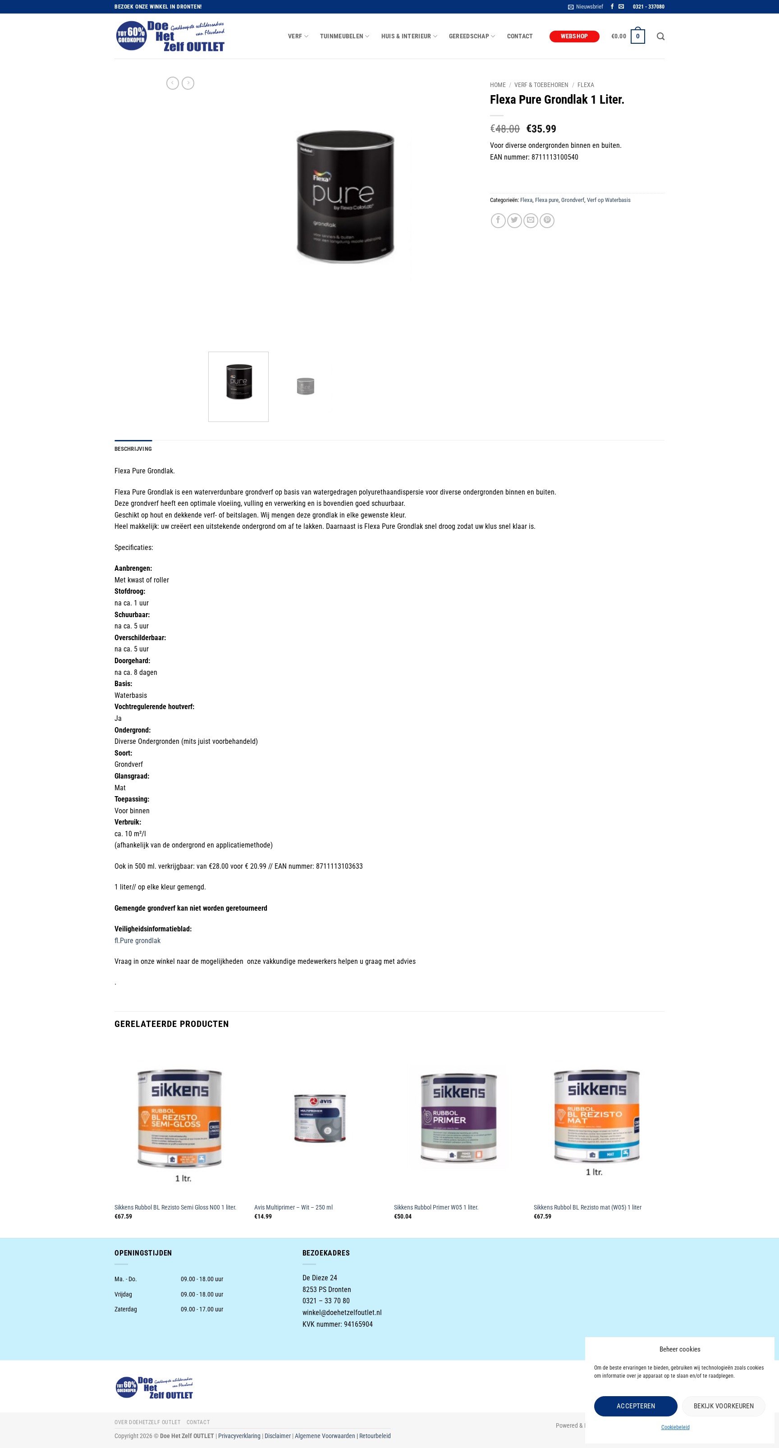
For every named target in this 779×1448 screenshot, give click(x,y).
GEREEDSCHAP (469, 36)
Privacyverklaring (239, 1436)
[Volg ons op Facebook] (612, 7)
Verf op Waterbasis (609, 200)
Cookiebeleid (675, 1427)
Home (498, 84)
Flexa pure (547, 200)
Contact (520, 36)
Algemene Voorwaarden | (327, 1436)
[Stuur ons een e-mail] (621, 7)
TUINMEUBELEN (341, 36)
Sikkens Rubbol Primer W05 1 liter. (436, 1207)
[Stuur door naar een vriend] (530, 220)
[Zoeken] (660, 36)
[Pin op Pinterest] (547, 220)
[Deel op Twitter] (514, 220)
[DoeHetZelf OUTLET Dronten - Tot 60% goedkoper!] (171, 36)
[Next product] (172, 83)
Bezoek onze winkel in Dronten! (158, 7)
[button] (585, 7)
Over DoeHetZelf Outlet (147, 1422)
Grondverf (572, 200)
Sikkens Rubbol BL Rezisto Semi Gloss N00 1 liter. (176, 1207)
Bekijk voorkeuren (724, 1406)
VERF (295, 36)
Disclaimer (278, 1436)
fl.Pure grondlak (137, 940)
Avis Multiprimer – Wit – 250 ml (293, 1207)
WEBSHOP (574, 36)
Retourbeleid (375, 1436)
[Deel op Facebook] (498, 220)
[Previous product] (188, 83)
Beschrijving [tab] (133, 448)
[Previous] (225, 211)
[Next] (460, 211)
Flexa (585, 84)
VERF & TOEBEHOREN (541, 84)
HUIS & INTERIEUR (406, 36)
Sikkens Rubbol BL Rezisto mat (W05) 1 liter (588, 1207)
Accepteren (636, 1406)
